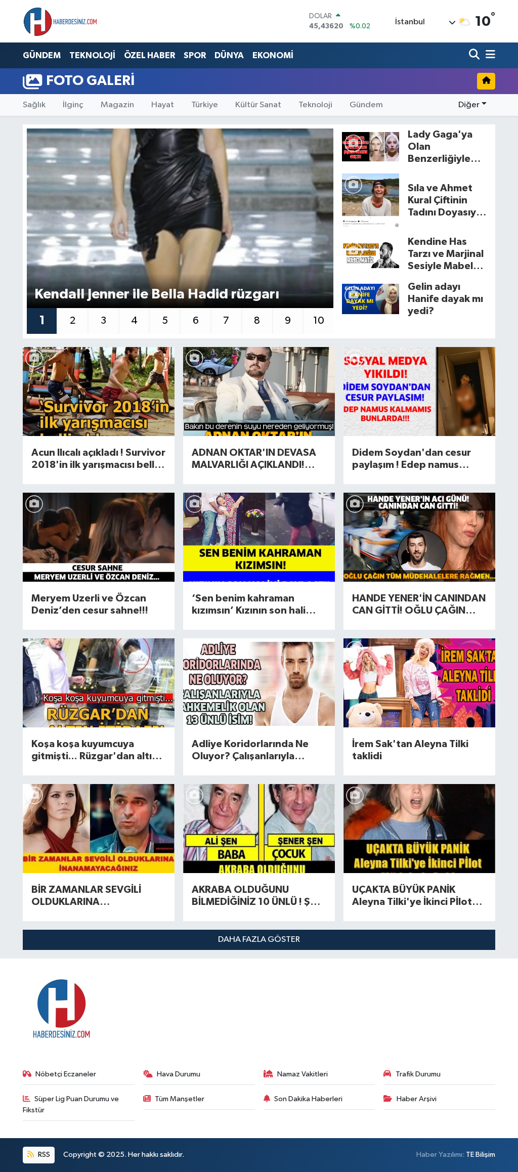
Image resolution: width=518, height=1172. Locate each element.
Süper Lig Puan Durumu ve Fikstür (71, 1104)
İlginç (73, 105)
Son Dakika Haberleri (308, 1099)
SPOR (195, 55)
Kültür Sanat (258, 105)
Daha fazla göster (259, 939)
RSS (43, 1154)
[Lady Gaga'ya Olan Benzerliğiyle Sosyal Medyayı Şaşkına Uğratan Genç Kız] (370, 146)
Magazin (117, 105)
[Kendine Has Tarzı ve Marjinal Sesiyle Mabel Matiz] (370, 253)
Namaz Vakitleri (302, 1074)
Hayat (162, 105)
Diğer (469, 105)
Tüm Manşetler (179, 1099)
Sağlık (34, 105)
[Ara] (475, 55)
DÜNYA (229, 55)
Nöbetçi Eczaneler (65, 1074)
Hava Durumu (178, 1074)
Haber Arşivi (417, 1099)
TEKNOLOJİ (92, 55)
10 (318, 321)
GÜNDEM (42, 55)
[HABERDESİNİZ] (61, 21)
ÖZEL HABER (149, 55)
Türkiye (204, 105)
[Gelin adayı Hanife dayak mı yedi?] (370, 298)
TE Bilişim (480, 1154)
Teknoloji (315, 105)
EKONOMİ (272, 55)
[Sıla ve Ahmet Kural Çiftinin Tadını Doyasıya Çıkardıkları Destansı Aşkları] (370, 200)
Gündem (366, 105)
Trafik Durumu (418, 1074)
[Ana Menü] (489, 55)
